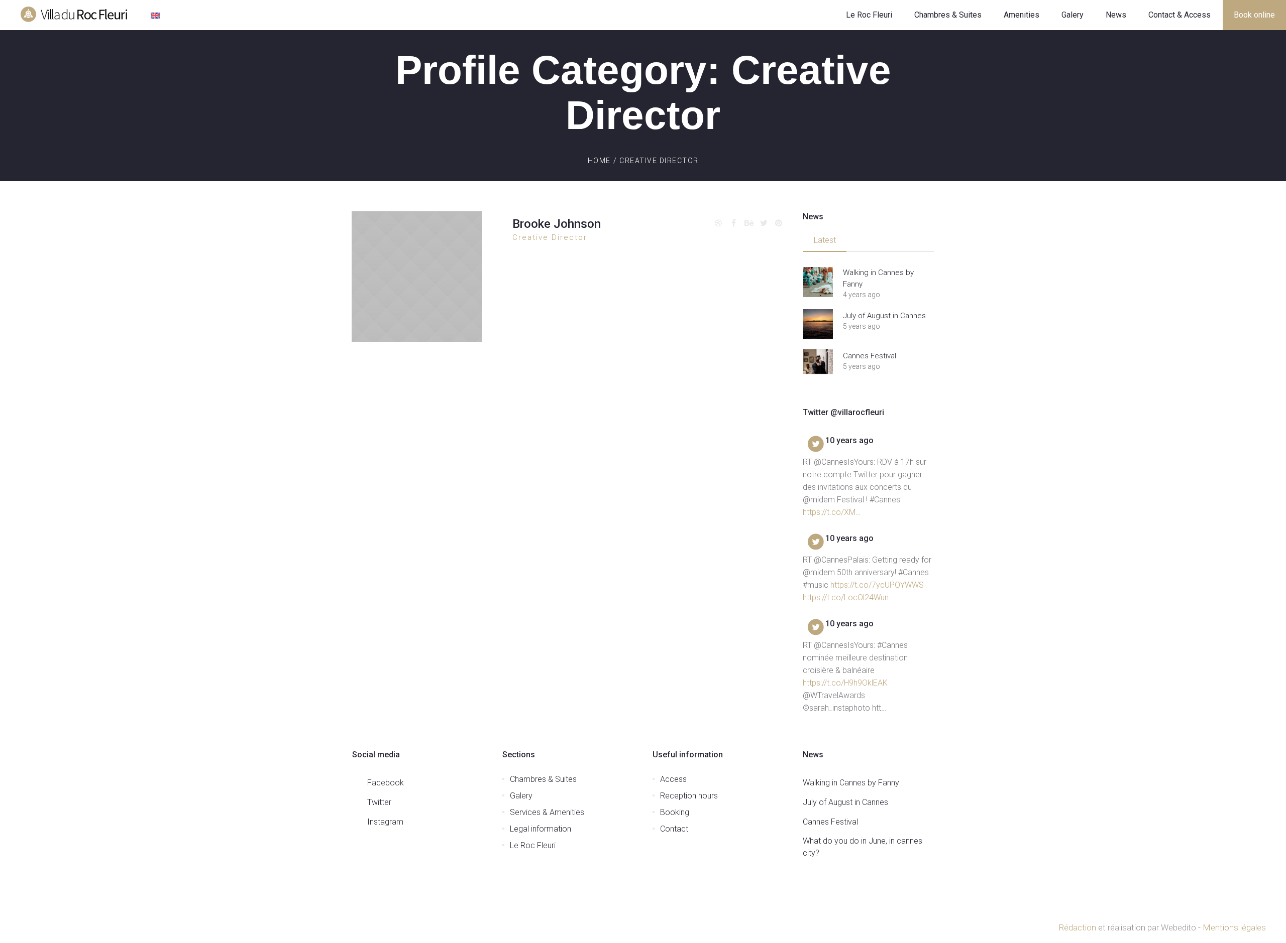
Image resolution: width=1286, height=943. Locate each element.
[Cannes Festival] (818, 364)
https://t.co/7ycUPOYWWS (877, 585)
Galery (521, 795)
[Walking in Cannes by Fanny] (818, 282)
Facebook (385, 782)
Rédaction (1077, 927)
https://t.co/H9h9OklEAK (845, 683)
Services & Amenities (547, 812)
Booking (674, 812)
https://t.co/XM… (832, 512)
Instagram (385, 822)
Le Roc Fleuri (533, 845)
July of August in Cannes (884, 315)
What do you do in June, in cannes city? (862, 847)
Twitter (379, 802)
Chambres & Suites (543, 779)
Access (673, 779)
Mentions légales (1234, 927)
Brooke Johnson (556, 224)
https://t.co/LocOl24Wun (846, 597)
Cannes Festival (869, 355)
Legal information (540, 829)
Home (599, 161)
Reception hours (689, 795)
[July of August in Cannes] (818, 324)
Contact (674, 829)
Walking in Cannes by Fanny (878, 278)
